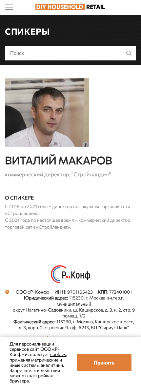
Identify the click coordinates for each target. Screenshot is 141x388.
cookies (58, 354)
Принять (104, 362)
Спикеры (27, 31)
